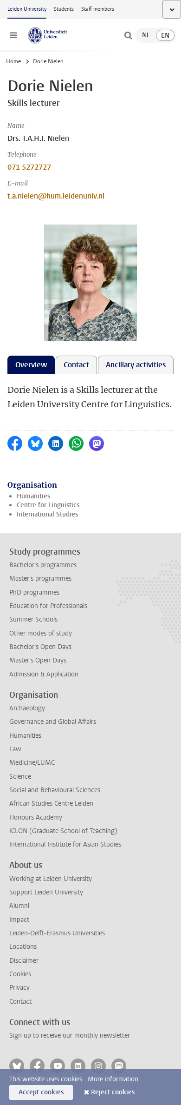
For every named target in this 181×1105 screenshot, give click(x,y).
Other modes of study (40, 633)
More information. (114, 1079)
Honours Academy (35, 817)
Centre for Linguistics (48, 505)
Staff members (97, 9)
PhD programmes (34, 592)
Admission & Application (43, 674)
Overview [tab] (31, 365)
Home (13, 61)
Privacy (19, 987)
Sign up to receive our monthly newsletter (69, 1035)
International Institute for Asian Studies (65, 844)
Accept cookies (41, 1092)
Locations (23, 946)
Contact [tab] (76, 365)
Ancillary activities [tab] (136, 365)
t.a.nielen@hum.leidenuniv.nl (55, 196)
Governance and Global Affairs (52, 721)
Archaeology (27, 708)
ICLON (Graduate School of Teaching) (63, 831)
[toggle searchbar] (128, 35)
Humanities (33, 496)
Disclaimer (24, 960)
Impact (19, 919)
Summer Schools (33, 619)
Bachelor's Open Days (40, 646)
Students (64, 9)
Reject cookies (113, 1092)
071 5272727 (29, 167)
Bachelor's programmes (43, 565)
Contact (20, 1001)
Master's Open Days (37, 660)
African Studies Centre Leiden (51, 803)
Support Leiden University (46, 892)
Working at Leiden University (50, 878)
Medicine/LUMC (32, 762)
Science (20, 776)
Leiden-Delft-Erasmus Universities (57, 933)
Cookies (20, 974)
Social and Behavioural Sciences (54, 790)
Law (15, 749)
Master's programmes (40, 578)
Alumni (19, 905)
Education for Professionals (48, 606)
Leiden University (26, 9)
